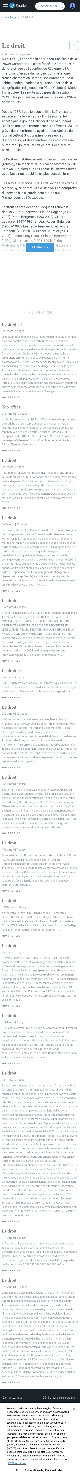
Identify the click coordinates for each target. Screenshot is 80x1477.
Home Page (9, 17)
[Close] (74, 1409)
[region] (40, 1440)
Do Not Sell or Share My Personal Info (39, 1470)
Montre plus (40, 247)
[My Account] (72, 6)
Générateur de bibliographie (59, 1397)
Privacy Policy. (17, 1462)
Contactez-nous (13, 1397)
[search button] (61, 6)
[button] (6, 6)
